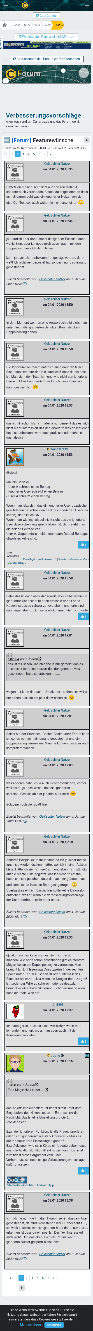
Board (17, 25)
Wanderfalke (59, 449)
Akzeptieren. (54, 1325)
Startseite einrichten (21, 1185)
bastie (55, 1055)
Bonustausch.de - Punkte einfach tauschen (48, 59)
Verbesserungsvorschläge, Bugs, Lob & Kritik (37, 25)
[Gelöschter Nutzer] (15, 171)
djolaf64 (13, 658)
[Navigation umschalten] (5, 5)
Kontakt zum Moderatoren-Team (73, 559)
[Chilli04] (15, 1011)
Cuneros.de (27, 25)
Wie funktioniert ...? (47, 559)
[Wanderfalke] (15, 457)
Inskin (12, 1084)
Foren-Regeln (29, 559)
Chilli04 (58, 1004)
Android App (45, 1185)
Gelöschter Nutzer (57, 163)
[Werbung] (37, 15)
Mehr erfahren (30, 1325)
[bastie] (15, 1063)
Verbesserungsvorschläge (47, 25)
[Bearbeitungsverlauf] (25, 283)
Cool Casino (48, 15)
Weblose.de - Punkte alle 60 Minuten (48, 37)
